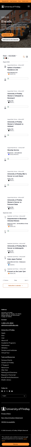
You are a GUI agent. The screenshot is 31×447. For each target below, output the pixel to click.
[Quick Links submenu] (28, 1)
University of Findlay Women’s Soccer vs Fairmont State (14, 202)
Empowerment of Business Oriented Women (17, 219)
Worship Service (13, 150)
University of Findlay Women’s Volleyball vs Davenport (15, 95)
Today (15, 280)
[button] (13, 58)
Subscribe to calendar (14, 285)
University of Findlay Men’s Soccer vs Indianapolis (17, 247)
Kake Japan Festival (14, 259)
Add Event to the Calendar (10, 39)
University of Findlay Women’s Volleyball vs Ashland (15, 124)
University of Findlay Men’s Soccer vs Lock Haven (17, 175)
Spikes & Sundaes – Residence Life (14, 68)
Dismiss (15, 444)
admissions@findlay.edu (9, 325)
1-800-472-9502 (7, 323)
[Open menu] (29, 6)
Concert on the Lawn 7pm (16, 271)
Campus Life (6, 35)
